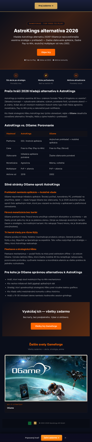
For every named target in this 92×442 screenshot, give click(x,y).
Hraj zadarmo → (46, 5)
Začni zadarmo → (51, 437)
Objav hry (46, 52)
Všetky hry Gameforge (46, 326)
